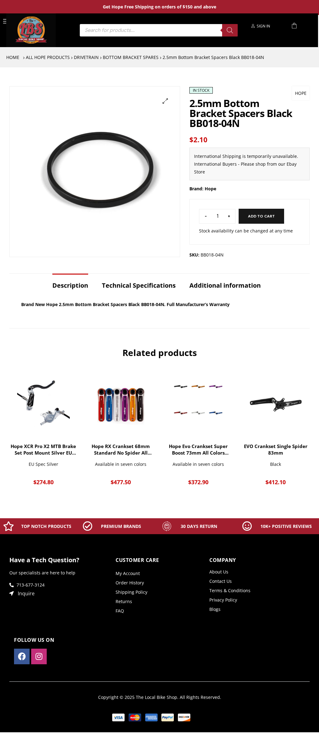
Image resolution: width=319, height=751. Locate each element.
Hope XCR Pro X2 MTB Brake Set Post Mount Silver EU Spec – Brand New (43, 449)
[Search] (230, 30)
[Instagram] (39, 656)
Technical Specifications (139, 285)
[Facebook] (22, 656)
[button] (165, 101)
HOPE (301, 93)
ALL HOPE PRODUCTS (48, 57)
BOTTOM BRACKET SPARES (131, 57)
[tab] (70, 282)
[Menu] (5, 21)
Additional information (225, 285)
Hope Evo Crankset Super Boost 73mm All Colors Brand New (198, 449)
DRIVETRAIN (86, 57)
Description (70, 285)
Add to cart (261, 216)
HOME (12, 57)
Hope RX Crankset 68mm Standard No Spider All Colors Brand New (121, 449)
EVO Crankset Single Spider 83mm (275, 449)
